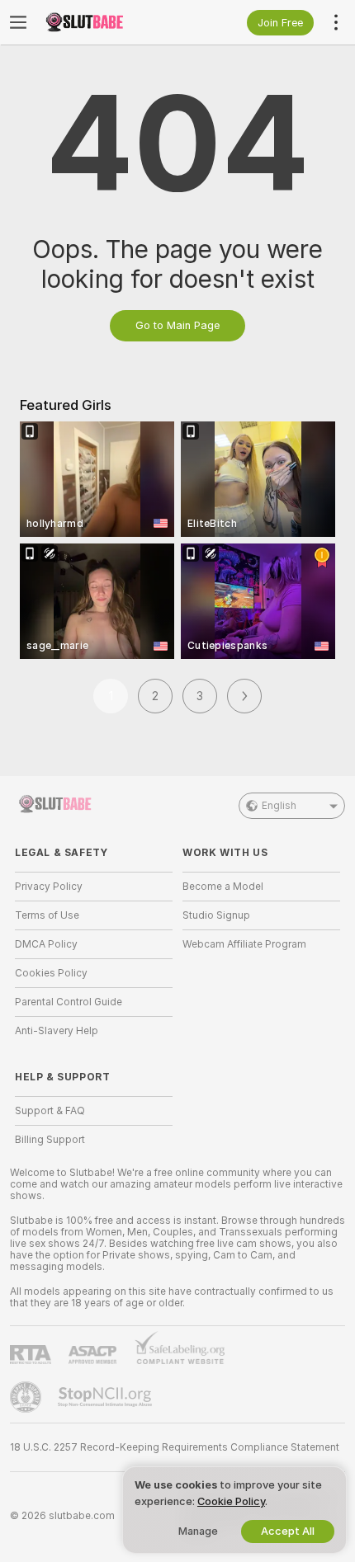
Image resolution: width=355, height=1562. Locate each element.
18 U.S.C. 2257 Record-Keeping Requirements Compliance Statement (174, 1447)
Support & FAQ (50, 1111)
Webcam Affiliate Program (244, 944)
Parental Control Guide (68, 1002)
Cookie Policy (231, 1501)
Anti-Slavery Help (56, 1031)
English (279, 806)
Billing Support (50, 1140)
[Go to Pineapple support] (27, 1397)
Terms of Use (47, 915)
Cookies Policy (51, 973)
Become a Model (222, 886)
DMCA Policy (46, 944)
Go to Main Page (177, 325)
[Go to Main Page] (107, 22)
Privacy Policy (49, 886)
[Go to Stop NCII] (106, 1397)
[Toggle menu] (18, 22)
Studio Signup (216, 915)
